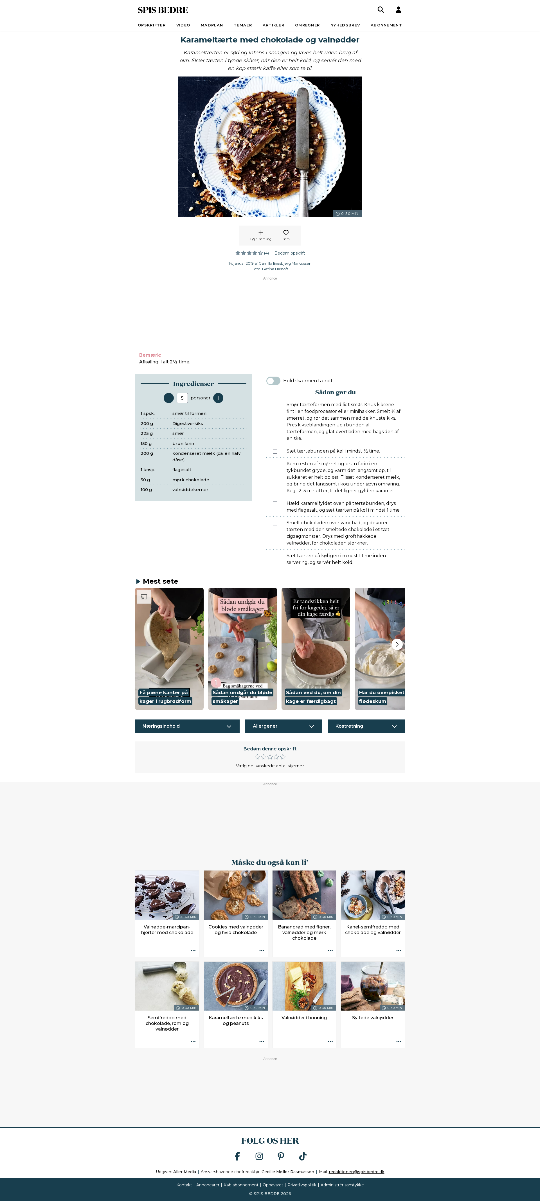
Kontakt (184, 1184)
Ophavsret (273, 1184)
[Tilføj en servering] (218, 398)
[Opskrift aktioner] (193, 951)
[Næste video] (397, 644)
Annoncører (207, 1184)
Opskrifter (152, 25)
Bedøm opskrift (289, 253)
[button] (169, 649)
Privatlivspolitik (301, 1184)
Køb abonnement (241, 1184)
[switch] (273, 381)
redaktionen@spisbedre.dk (356, 1171)
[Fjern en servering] (169, 398)
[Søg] (381, 9)
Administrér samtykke (342, 1184)
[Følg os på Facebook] (237, 1156)
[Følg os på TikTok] (303, 1156)
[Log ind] (398, 9)
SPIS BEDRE (163, 9)
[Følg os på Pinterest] (281, 1156)
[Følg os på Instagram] (259, 1156)
